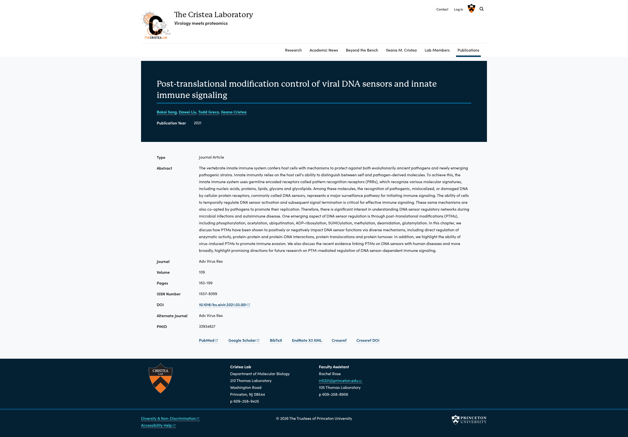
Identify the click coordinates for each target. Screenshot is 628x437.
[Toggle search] (481, 9)
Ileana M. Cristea (401, 50)
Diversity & (168, 418)
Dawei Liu (187, 111)
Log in (458, 9)
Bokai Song (167, 111)
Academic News (324, 50)
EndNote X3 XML (307, 340)
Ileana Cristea (234, 111)
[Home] (157, 26)
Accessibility (156, 425)
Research (293, 50)
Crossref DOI (367, 340)
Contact (442, 9)
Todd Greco (208, 111)
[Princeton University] (471, 8)
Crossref (339, 340)
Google (242, 340)
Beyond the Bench (362, 50)
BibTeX (276, 340)
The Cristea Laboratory (213, 14)
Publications (469, 50)
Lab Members (437, 50)
